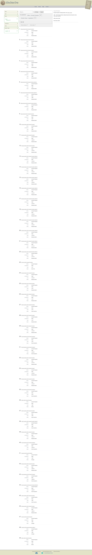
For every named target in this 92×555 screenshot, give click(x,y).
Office (6, 16)
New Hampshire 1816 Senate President (28, 336)
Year (5, 13)
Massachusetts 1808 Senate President (27, 124)
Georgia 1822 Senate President (26, 453)
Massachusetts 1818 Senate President (27, 368)
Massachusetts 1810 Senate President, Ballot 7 (29, 209)
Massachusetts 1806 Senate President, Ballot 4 (29, 103)
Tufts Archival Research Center (47, 551)
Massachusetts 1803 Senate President (27, 39)
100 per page (32, 25)
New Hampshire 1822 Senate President (28, 474)
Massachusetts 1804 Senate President (27, 50)
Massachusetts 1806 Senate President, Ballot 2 (29, 82)
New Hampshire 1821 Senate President (28, 442)
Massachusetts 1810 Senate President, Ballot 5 (29, 188)
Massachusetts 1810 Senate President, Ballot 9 (29, 230)
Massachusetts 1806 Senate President (27, 71)
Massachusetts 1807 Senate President (27, 113)
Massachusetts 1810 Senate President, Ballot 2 (29, 156)
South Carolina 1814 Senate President (28, 304)
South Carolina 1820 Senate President (28, 410)
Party (6, 25)
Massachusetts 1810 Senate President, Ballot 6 (29, 198)
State (6, 11)
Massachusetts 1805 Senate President (27, 60)
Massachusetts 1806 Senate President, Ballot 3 (29, 92)
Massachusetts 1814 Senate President (27, 294)
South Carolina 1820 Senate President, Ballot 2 (29, 421)
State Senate (70, 12)
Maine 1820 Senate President (26, 400)
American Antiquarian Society (36, 551)
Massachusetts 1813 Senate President (27, 283)
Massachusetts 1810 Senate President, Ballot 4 (29, 177)
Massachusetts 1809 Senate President (27, 135)
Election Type (7, 28)
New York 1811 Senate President (27, 262)
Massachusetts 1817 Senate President (27, 357)
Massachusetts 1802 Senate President (27, 29)
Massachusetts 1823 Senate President (27, 506)
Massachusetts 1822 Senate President (27, 463)
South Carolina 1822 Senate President (28, 495)
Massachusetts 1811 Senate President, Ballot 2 (29, 241)
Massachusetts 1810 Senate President (27, 145)
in (33, 12)
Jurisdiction (7, 23)
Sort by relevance (24, 25)
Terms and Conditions (57, 551)
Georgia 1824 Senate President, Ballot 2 (28, 527)
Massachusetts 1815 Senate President (27, 315)
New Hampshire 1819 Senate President (28, 389)
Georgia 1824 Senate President (26, 516)
